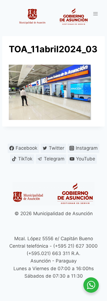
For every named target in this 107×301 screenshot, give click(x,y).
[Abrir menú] (95, 13)
